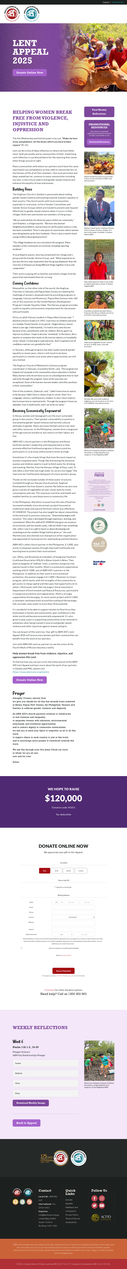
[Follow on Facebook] (94, 1198)
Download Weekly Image (30, 1102)
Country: (31, 917)
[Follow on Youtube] (102, 1205)
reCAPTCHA (59, 975)
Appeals (69, 1203)
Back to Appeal (26, 1123)
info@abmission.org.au (49, 1215)
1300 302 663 (118, 2)
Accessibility (71, 1222)
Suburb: (31, 929)
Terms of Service (72, 1218)
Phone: (31, 912)
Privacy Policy (71, 1215)
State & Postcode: (31, 934)
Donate (68, 1199)
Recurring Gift (63, 880)
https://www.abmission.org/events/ (31, 672)
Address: (31, 922)
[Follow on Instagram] (102, 1198)
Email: (31, 907)
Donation (63, 863)
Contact (106, 2)
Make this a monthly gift (63, 887)
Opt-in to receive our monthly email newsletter (64, 948)
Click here (50, 990)
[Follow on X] (94, 1205)
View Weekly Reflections (99, 111)
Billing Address (64, 895)
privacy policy (70, 975)
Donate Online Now (29, 72)
